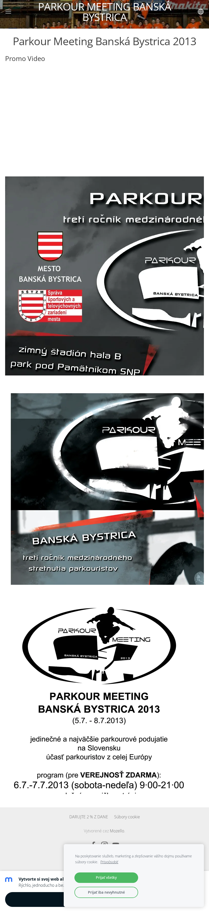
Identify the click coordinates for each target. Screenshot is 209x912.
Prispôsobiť (109, 861)
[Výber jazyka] (201, 12)
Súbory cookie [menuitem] (127, 817)
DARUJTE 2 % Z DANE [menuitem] (88, 817)
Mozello (117, 831)
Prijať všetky (106, 877)
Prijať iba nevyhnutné (106, 892)
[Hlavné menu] (8, 12)
